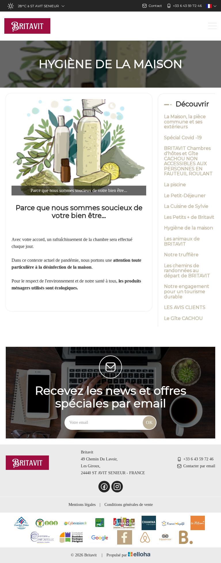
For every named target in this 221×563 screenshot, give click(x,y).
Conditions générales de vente (128, 504)
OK (149, 422)
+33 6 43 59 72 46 (198, 459)
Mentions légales (82, 504)
